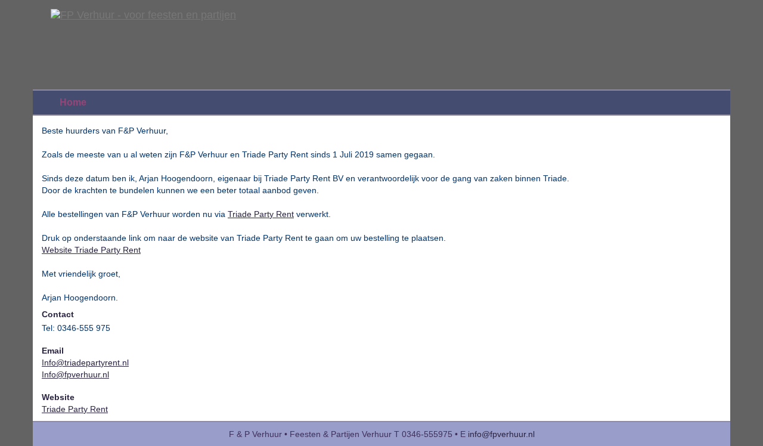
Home (73, 102)
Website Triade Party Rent (91, 250)
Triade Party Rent (261, 214)
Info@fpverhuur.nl (75, 374)
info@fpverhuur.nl (501, 434)
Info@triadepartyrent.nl (85, 362)
